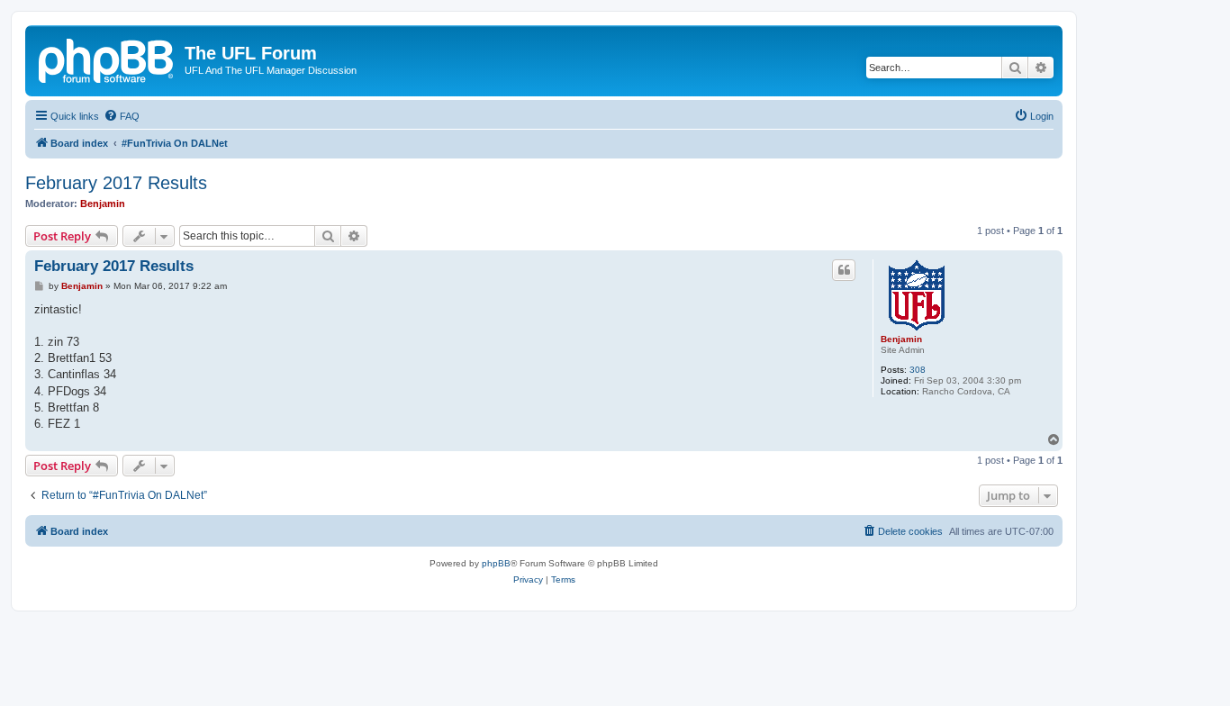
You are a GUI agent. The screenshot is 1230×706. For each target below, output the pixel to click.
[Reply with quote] (843, 270)
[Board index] (107, 58)
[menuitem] (122, 116)
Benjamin (102, 203)
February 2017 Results (116, 183)
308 (917, 370)
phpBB (496, 563)
